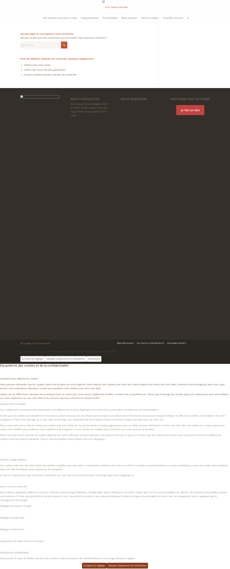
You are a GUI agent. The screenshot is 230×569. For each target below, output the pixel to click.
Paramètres (94, 358)
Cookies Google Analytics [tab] (13, 459)
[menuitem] (60, 18)
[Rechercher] (187, 18)
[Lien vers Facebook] (193, 7)
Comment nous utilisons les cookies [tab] (19, 378)
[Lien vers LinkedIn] (198, 7)
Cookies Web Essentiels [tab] (13, 403)
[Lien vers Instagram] (207, 7)
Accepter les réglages (32, 358)
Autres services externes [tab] (13, 486)
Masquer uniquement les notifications (66, 358)
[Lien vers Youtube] (202, 7)
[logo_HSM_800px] (115, 7)
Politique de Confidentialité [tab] (14, 552)
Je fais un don (190, 110)
